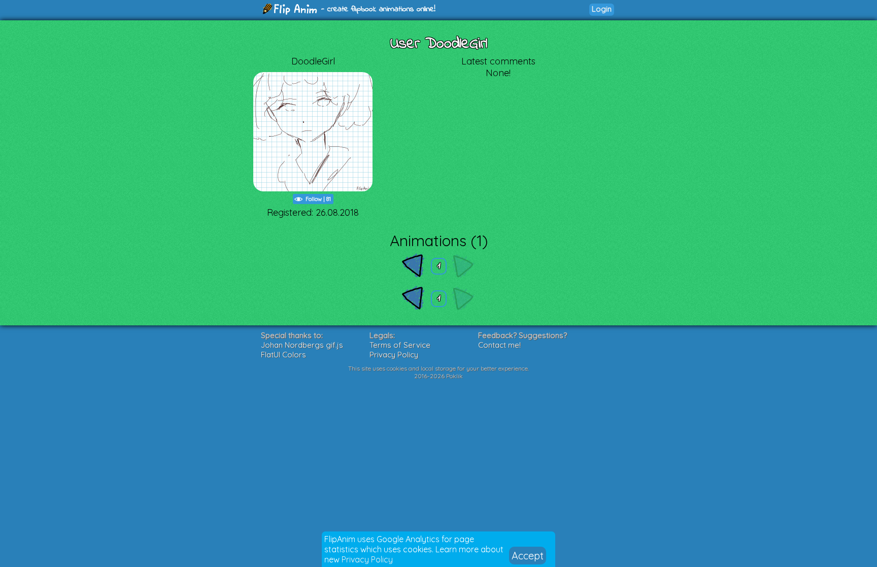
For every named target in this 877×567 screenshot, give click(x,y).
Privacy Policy (367, 559)
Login (602, 9)
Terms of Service (399, 345)
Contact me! (499, 345)
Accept (528, 555)
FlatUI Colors (283, 354)
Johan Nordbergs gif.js (302, 345)
